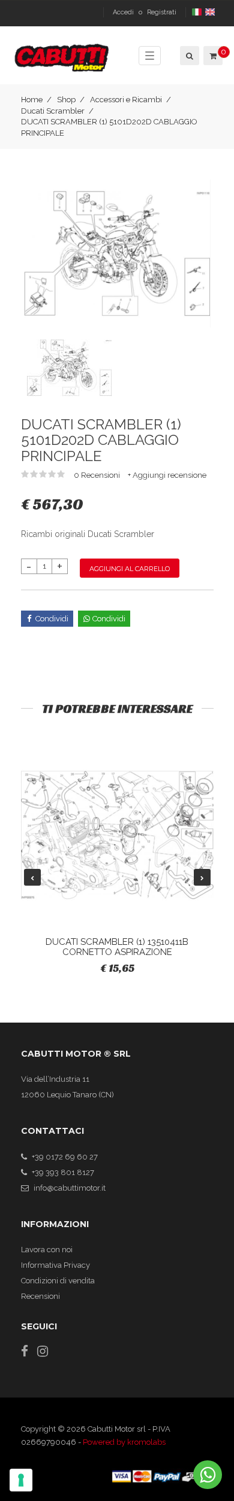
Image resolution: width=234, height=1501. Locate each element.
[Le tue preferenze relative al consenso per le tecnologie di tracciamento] (21, 1480)
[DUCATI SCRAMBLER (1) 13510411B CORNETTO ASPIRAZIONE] (117, 835)
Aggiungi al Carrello (129, 569)
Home (32, 99)
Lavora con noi (47, 1249)
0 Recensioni (98, 475)
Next (202, 877)
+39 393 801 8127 (63, 1172)
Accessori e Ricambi (126, 99)
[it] (197, 12)
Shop (66, 99)
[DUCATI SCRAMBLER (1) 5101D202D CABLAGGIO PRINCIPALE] (117, 252)
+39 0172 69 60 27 (65, 1156)
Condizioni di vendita (58, 1280)
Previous (32, 877)
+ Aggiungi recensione (167, 475)
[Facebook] (24, 1351)
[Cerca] (188, 55)
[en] (211, 12)
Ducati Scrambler (53, 110)
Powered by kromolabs (124, 1442)
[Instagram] (42, 1351)
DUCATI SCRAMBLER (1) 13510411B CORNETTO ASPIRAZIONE (117, 946)
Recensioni (40, 1296)
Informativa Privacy (55, 1265)
